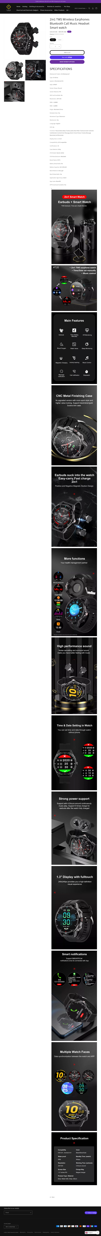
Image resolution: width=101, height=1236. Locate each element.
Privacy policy (30, 1232)
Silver (60, 40)
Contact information (55, 1232)
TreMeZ (8, 1232)
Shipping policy (46, 1232)
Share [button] (53, 1197)
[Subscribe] (30, 1212)
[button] (37, 6)
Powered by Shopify (14, 1232)
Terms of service (37, 1232)
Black (52, 39)
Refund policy (23, 1232)
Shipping (52, 34)
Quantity (52, 43)
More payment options (67, 62)
